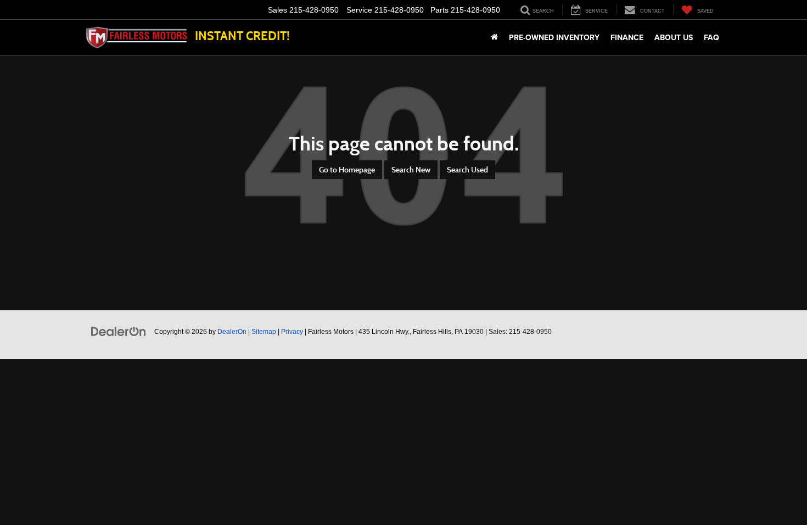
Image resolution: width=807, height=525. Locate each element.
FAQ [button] (711, 37)
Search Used (467, 170)
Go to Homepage (347, 170)
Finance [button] (626, 37)
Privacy (292, 332)
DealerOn (231, 332)
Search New (410, 170)
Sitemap (263, 332)
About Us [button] (673, 37)
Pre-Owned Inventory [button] (554, 37)
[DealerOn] (119, 331)
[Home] (494, 37)
